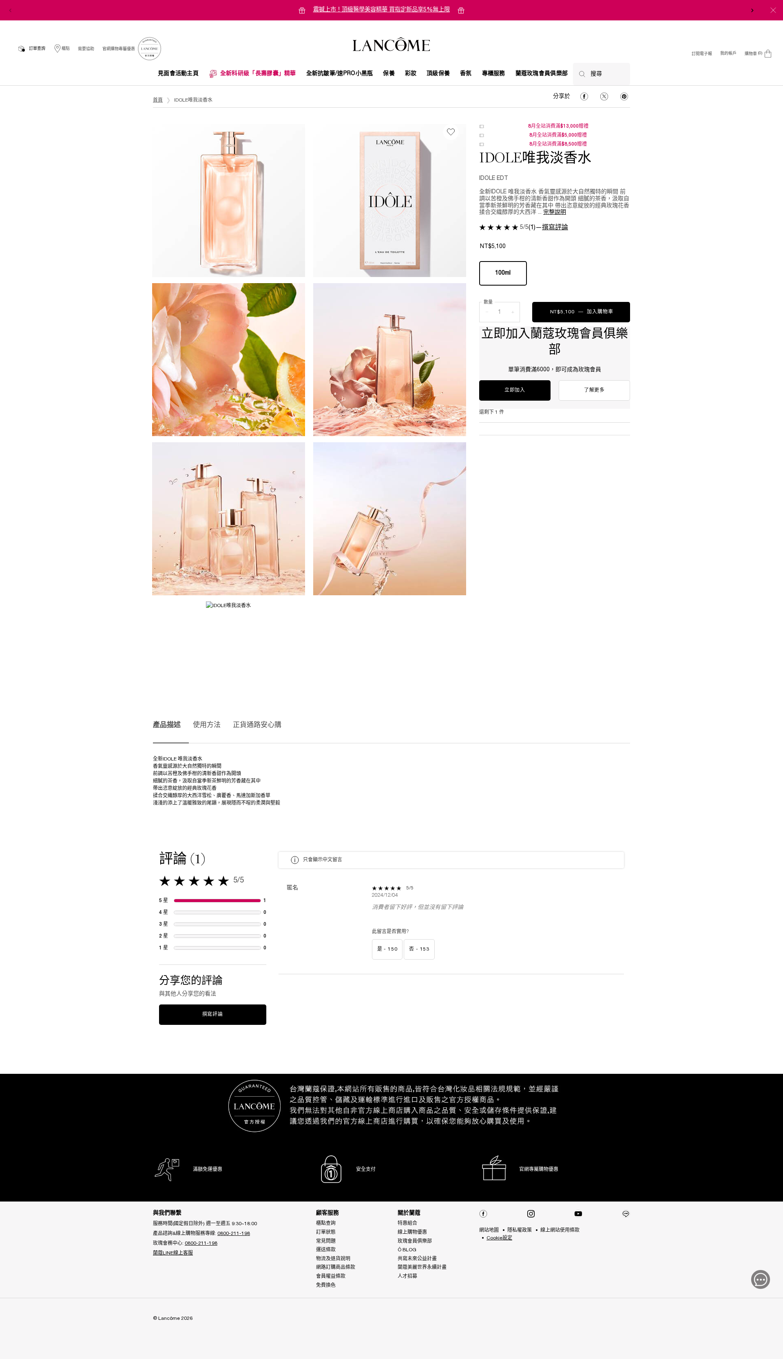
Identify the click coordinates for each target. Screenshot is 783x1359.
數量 (488, 302)
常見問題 (326, 1241)
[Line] (626, 1214)
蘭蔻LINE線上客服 (173, 1253)
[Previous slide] (10, 10)
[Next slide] (752, 10)
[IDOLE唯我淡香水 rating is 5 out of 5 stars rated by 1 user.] (498, 227)
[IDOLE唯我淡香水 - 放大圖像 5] (389, 518)
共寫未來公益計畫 (417, 1259)
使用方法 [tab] (207, 725)
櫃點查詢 (326, 1223)
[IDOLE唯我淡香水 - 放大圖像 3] (389, 359)
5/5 (524, 227)
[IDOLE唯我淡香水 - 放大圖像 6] (228, 623)
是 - (387, 949)
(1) (532, 228)
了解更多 (594, 390)
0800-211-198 (233, 1233)
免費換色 (326, 1285)
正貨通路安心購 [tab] (257, 725)
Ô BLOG (407, 1250)
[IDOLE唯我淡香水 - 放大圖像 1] (389, 200)
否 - (419, 949)
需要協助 (86, 49)
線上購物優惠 (412, 1232)
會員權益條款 (330, 1276)
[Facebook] (483, 1214)
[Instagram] (531, 1214)
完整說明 (554, 212)
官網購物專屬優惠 (118, 49)
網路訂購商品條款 (335, 1267)
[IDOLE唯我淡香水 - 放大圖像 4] (228, 518)
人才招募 (407, 1276)
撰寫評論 (555, 228)
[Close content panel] (773, 10)
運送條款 (326, 1250)
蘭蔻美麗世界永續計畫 (422, 1267)
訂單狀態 (326, 1232)
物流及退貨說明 (333, 1259)
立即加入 (514, 390)
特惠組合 (407, 1223)
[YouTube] (578, 1214)
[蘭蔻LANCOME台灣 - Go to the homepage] (391, 45)
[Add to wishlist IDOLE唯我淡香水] (451, 132)
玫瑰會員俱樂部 (415, 1241)
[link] (149, 49)
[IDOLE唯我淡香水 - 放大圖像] (228, 200)
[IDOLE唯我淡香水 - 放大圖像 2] (228, 359)
